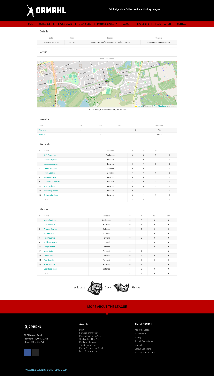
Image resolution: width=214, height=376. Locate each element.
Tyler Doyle (48, 256)
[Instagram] (35, 352)
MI (155, 151)
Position (110, 151)
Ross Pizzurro (49, 264)
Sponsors (143, 24)
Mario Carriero (50, 220)
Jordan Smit (49, 233)
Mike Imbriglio (50, 177)
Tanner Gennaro (50, 168)
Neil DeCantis (49, 238)
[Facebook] (27, 352)
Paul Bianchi (49, 260)
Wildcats (42, 130)
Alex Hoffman (49, 186)
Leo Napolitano (50, 269)
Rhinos (42, 135)
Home (29, 24)
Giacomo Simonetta (52, 182)
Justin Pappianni (51, 191)
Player (46, 151)
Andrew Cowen (50, 229)
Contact (182, 24)
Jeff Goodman (50, 155)
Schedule (45, 24)
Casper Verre (49, 224)
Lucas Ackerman (51, 164)
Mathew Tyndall (50, 160)
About (127, 24)
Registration (163, 24)
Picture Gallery (107, 24)
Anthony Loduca (51, 195)
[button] (107, 81)
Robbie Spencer (50, 242)
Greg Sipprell (49, 247)
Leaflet (140, 106)
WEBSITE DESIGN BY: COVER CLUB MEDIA (46, 370)
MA (169, 151)
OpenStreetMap (160, 106)
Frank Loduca (49, 173)
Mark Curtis (48, 251)
